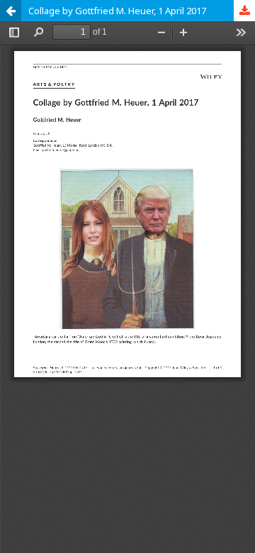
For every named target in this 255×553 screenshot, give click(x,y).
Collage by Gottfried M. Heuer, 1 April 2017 (117, 10)
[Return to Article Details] (10, 10)
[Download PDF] (244, 10)
